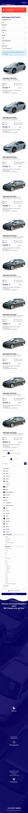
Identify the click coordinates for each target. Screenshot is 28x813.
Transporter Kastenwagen (10, 583)
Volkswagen (9, 534)
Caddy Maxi (7, 540)
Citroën (8, 476)
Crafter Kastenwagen (9, 542)
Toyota (7, 531)
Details (19, 87)
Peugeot (8, 518)
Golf (6, 544)
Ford (7, 489)
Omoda (7, 513)
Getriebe (4, 30)
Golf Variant (7, 546)
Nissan (7, 510)
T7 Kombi (7, 570)
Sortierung (4, 46)
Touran (6, 581)
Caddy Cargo (7, 538)
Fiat (7, 486)
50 (13, 453)
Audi (7, 471)
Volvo (7, 585)
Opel (7, 516)
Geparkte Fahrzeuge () (15, 590)
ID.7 (6, 556)
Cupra (7, 478)
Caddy (6, 536)
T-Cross (6, 562)
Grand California (8, 548)
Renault (8, 521)
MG (7, 508)
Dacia (7, 481)
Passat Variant (8, 558)
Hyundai (8, 494)
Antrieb (3, 35)
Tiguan (6, 577)
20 (11, 453)
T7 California (7, 566)
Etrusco (8, 484)
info (2, 14)
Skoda (7, 526)
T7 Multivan (7, 572)
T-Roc (6, 564)
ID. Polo (6, 550)
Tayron (6, 575)
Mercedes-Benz (9, 505)
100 (16, 453)
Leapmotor (8, 502)
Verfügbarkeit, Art (6, 19)
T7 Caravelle (7, 568)
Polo (6, 560)
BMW (7, 473)
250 (19, 453)
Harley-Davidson (10, 492)
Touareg (6, 579)
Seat (7, 523)
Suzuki (7, 529)
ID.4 (6, 554)
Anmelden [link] (15, 593)
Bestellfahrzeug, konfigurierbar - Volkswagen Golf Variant (14, 76)
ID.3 (6, 552)
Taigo (6, 573)
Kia (6, 500)
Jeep (7, 497)
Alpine (7, 468)
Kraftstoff (4, 25)
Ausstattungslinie (6, 40)
